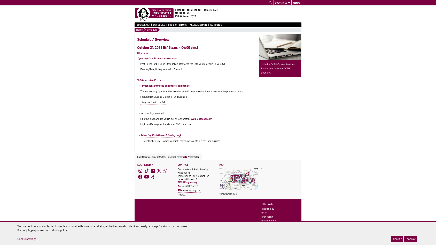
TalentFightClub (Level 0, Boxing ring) (161, 135)
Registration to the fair (154, 102)
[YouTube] (147, 177)
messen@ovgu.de (190, 190)
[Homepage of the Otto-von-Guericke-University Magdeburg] (154, 15)
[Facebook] (140, 177)
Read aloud (268, 209)
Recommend (269, 221)
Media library (198, 25)
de (298, 3)
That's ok (410, 238)
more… (182, 194)
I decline (397, 238)
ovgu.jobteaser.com (201, 119)
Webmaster (193, 157)
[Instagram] (140, 171)
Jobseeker (143, 25)
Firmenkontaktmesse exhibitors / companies (165, 86)
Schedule (159, 25)
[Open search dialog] (270, 3)
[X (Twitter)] (159, 171)
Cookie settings (26, 238)
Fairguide (216, 25)
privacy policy (59, 230)
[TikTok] (147, 171)
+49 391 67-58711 (189, 186)
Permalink (267, 217)
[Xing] (153, 177)
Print (264, 213)
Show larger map (228, 194)
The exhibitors (177, 25)
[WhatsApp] (165, 171)
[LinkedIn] (153, 171)
